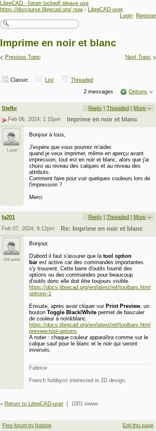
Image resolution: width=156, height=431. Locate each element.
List (49, 80)
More (140, 108)
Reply (95, 108)
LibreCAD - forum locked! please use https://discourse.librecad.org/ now (44, 6)
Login (126, 16)
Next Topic (138, 57)
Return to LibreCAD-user (34, 404)
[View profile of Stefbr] (11, 141)
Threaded (82, 80)
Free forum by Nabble (27, 425)
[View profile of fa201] (11, 250)
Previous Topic (23, 57)
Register (146, 16)
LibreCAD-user (105, 9)
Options (138, 91)
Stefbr (9, 108)
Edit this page (138, 425)
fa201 (8, 217)
